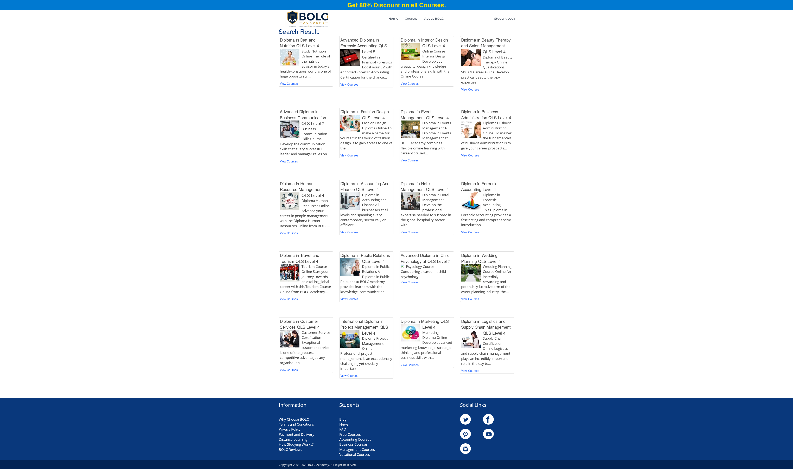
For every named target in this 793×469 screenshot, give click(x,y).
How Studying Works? (296, 444)
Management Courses (357, 449)
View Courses (289, 83)
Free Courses (350, 434)
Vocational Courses (354, 454)
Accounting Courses (355, 439)
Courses (411, 18)
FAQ (342, 429)
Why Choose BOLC (294, 419)
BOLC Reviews (290, 449)
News (343, 424)
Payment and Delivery (296, 434)
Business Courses (353, 444)
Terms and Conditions (296, 424)
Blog (342, 419)
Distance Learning (293, 439)
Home (393, 18)
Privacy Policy (289, 429)
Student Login (505, 18)
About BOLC (434, 18)
